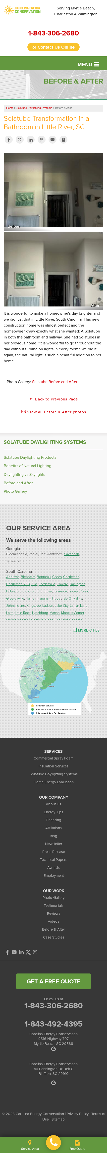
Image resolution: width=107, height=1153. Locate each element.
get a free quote (53, 981)
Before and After (18, 483)
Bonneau (44, 576)
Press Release (53, 851)
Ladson (47, 605)
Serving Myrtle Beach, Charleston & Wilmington (76, 11)
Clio (34, 583)
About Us (53, 804)
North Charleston (58, 619)
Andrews (12, 576)
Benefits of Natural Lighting (27, 465)
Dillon (10, 591)
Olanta (77, 619)
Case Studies (53, 937)
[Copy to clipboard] (63, 140)
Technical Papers (53, 859)
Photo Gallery (15, 491)
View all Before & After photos (56, 412)
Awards (53, 867)
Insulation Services (53, 766)
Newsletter (53, 843)
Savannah (71, 553)
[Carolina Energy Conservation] (53, 1142)
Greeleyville (15, 598)
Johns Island (15, 605)
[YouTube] (14, 952)
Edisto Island (25, 591)
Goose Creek (78, 591)
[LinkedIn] (21, 952)
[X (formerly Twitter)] (28, 952)
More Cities (89, 630)
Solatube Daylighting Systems (45, 442)
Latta (9, 612)
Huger (56, 598)
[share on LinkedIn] (31, 140)
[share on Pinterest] (42, 140)
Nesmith (37, 619)
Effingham (44, 591)
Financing (53, 819)
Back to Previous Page (56, 399)
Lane (84, 605)
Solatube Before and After (54, 381)
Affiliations (53, 827)
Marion (55, 612)
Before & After (53, 929)
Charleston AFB (18, 583)
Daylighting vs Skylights (24, 474)
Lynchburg (40, 612)
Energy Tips (53, 812)
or (53, 47)
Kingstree (34, 605)
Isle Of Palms (72, 598)
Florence (60, 591)
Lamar (74, 605)
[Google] (53, 1083)
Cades (57, 576)
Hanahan (44, 598)
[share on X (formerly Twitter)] (20, 140)
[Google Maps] (53, 1049)
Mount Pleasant (18, 619)
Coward (62, 583)
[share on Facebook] (9, 140)
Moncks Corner (72, 612)
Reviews (53, 913)
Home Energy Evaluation (54, 782)
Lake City (61, 605)
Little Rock (23, 612)
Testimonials (53, 905)
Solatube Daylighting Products (30, 457)
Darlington (77, 583)
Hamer (30, 598)
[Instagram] (35, 952)
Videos (53, 921)
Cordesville (47, 583)
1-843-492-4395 (54, 1024)
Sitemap (58, 1119)
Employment (54, 875)
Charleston (71, 576)
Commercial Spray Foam (53, 758)
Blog (53, 835)
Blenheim (28, 576)
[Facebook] (7, 952)
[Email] (52, 140)
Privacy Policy (78, 1113)
